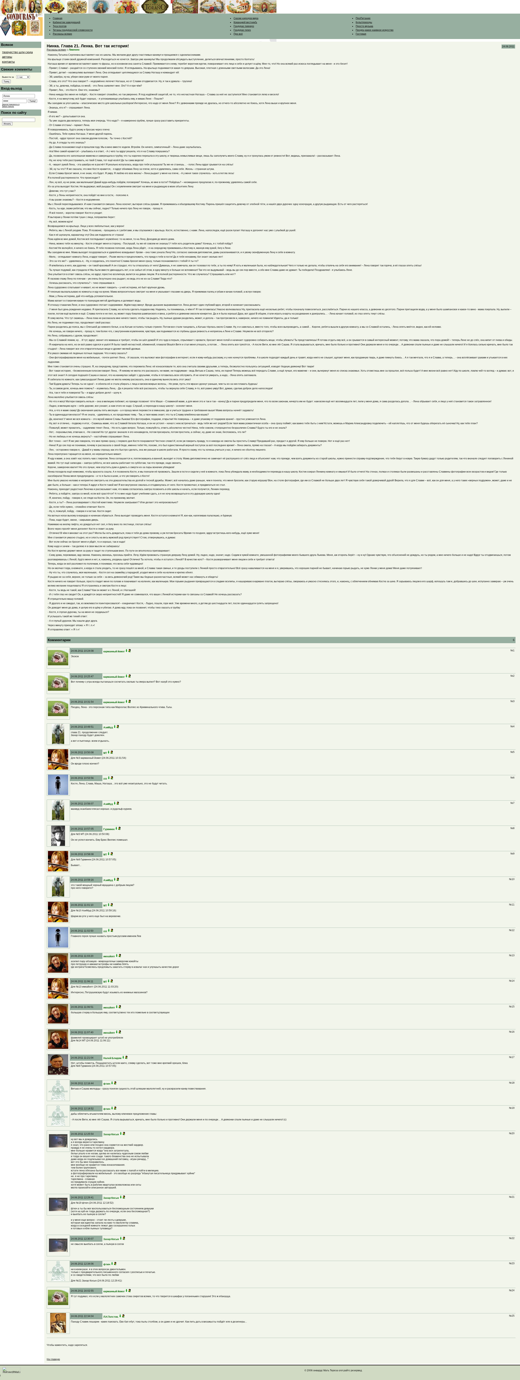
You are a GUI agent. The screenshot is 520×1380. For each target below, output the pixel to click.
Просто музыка (364, 26)
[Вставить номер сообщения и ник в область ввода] (126, 651)
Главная (57, 18)
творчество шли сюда (17, 52)
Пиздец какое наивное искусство (374, 30)
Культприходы (364, 22)
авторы (7, 57)
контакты (8, 61)
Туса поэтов (59, 26)
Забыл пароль (8, 106)
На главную (53, 1359)
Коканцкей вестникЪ (245, 22)
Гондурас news (242, 30)
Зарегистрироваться (11, 104)
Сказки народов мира (246, 18)
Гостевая (361, 34)
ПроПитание (363, 18)
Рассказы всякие (62, 34)
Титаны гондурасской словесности (73, 30)
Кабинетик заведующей (66, 22)
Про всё (238, 34)
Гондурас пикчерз (244, 26)
